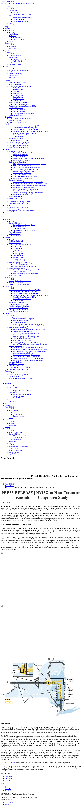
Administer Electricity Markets (22, 18)
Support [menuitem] (7, 219)
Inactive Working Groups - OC (22, 194)
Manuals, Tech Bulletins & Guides (20, 118)
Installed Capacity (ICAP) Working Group (26, 337)
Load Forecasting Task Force (22, 173)
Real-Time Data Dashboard (17, 82)
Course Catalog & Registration (18, 207)
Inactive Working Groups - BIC (23, 178)
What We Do (13, 16)
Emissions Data (18, 100)
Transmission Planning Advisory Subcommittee (28, 193)
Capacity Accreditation (20, 104)
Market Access (13, 72)
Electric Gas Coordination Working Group (26, 167)
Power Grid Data (18, 90)
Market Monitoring (15, 63)
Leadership (16, 12)
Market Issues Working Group (22, 174)
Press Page (8, 780)
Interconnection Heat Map (21, 140)
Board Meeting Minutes (16, 198)
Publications (12, 36)
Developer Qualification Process (19, 146)
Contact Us (12, 25)
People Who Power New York (22, 14)
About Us (8, 7)
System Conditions (15, 84)
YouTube (8, 790)
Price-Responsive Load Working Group (25, 176)
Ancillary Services (18, 99)
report (13, 763)
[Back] (16, 476)
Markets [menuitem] (7, 81)
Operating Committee (15, 180)
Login (7, 66)
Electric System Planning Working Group (26, 169)
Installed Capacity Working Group (23, 171)
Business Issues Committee (17, 162)
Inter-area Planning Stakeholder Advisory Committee (29, 185)
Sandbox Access (14, 75)
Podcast (7, 28)
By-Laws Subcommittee (20, 155)
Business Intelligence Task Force (23, 165)
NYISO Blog (9, 776)
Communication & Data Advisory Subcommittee (28, 182)
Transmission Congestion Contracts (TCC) (22, 106)
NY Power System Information (18, 144)
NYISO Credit (17, 61)
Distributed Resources (16, 108)
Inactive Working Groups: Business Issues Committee (30, 344)
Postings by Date (18, 95)
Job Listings (12, 46)
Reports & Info (17, 93)
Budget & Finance (14, 57)
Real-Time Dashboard (16, 241)
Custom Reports (18, 97)
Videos (11, 41)
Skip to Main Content (7, 2)
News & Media (10, 30)
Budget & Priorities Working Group (24, 153)
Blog (6, 27)
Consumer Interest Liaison (17, 200)
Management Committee (16, 151)
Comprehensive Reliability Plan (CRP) (25, 128)
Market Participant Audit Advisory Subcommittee (28, 158)
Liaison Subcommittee (20, 156)
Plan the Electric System (20, 21)
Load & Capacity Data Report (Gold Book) (26, 129)
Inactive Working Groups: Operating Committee (28, 360)
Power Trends (17, 37)
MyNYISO (12, 77)
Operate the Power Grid (20, 19)
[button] (1, 216)
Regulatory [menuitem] (8, 117)
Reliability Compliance (16, 120)
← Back (11, 9)
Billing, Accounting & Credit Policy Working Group (29, 164)
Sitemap (7, 804)
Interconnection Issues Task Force (23, 187)
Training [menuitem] (7, 205)
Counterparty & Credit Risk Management (26, 230)
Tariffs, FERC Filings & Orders (19, 122)
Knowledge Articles (15, 65)
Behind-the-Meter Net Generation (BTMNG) (27, 273)
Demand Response (19, 111)
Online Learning (14, 209)
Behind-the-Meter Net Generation (23, 113)
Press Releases (13, 34)
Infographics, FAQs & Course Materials (21, 211)
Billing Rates (21, 228)
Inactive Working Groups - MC (23, 160)
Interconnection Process (16, 138)
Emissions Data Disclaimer (25, 261)
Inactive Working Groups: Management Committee (29, 326)
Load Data (16, 91)
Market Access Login (15, 115)
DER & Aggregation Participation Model (26, 270)
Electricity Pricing (18, 39)
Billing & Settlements (19, 59)
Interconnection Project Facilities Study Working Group (30, 183)
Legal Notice (9, 802)
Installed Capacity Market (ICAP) (19, 102)
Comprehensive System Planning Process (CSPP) (24, 126)
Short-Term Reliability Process (18, 147)
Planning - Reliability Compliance (19, 142)
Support (7, 52)
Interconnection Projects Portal (18, 70)
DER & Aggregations (19, 109)
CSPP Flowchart (18, 137)
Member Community (15, 55)
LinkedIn (8, 789)
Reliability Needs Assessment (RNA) (24, 133)
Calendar (7, 50)
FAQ (10, 23)
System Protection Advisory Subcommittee (26, 191)
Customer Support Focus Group (19, 203)
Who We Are (13, 10)
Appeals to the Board (15, 196)
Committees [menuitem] (8, 149)
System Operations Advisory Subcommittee (26, 189)
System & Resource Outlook (22, 135)
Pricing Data (17, 88)
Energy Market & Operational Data (20, 86)
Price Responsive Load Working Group (25, 342)
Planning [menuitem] (7, 124)
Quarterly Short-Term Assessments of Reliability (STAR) (31, 131)
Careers (7, 43)
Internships (12, 48)
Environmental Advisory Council (19, 202)
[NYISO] (17, 3)
